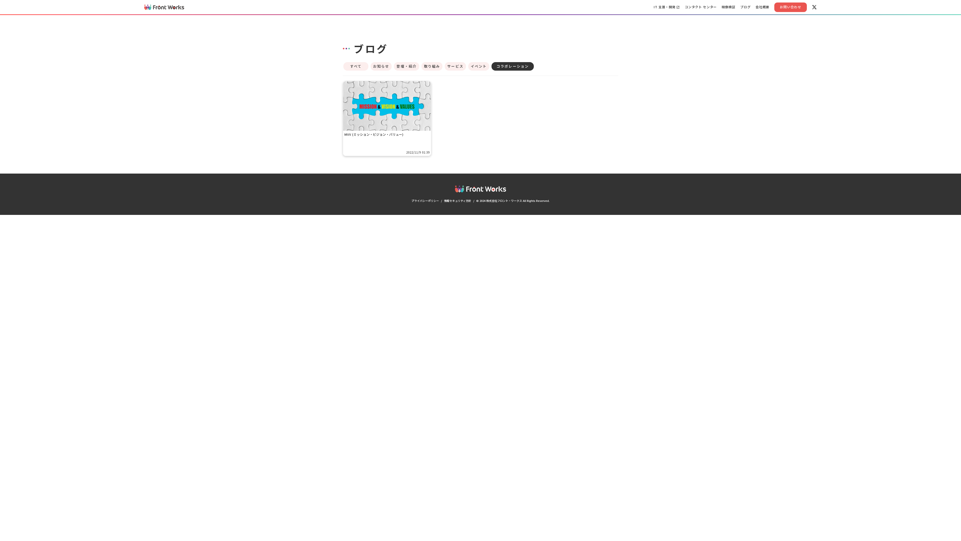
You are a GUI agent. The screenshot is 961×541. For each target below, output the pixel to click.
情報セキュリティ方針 (457, 201)
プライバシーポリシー (425, 201)
